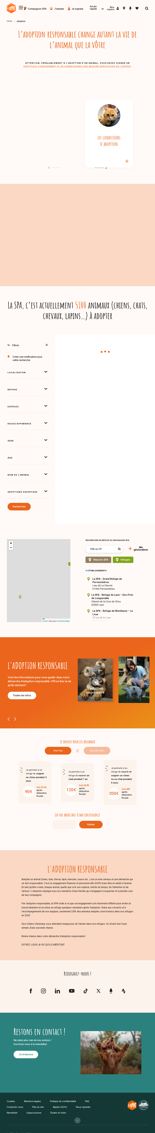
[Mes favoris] (137, 8)
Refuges (125, 559)
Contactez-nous (15, 1107)
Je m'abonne (26, 1054)
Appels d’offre (60, 1107)
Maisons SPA (100, 559)
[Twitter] (98, 991)
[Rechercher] (146, 8)
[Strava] (123, 990)
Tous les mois (97, 750)
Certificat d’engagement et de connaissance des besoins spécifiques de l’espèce (77, 66)
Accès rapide (93, 7)
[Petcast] (130, 8)
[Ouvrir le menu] (21, 7)
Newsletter (12, 1112)
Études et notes (58, 1112)
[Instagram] (43, 992)
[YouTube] (71, 991)
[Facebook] (31, 992)
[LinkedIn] (57, 992)
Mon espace (110, 8)
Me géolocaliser (141, 548)
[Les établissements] (124, 8)
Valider (91, 824)
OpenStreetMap (64, 621)
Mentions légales (32, 1101)
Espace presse (34, 1112)
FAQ (87, 1101)
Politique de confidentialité (63, 1101)
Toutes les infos (22, 695)
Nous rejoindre (83, 1107)
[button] (20, 597)
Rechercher (19, 506)
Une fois (58, 750)
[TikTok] (86, 992)
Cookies (11, 1101)
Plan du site (38, 1107)
